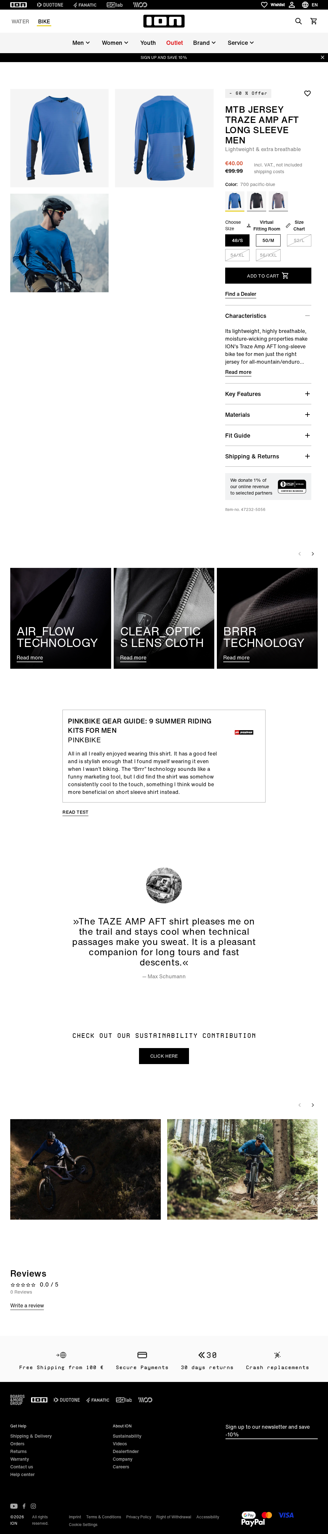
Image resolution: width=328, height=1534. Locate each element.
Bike (44, 21)
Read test (75, 812)
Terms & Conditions (103, 1517)
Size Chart (299, 225)
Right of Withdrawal (173, 1517)
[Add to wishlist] (307, 93)
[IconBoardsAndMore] (17, 1400)
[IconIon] (18, 5)
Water (20, 21)
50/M (268, 240)
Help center (22, 1474)
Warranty (19, 1459)
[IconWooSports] (140, 5)
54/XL (237, 255)
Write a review (27, 1305)
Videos (120, 1443)
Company (123, 1459)
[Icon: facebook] (24, 1506)
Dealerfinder (126, 1451)
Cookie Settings (83, 1524)
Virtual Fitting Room (266, 225)
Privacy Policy (138, 1517)
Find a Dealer (240, 294)
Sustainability (127, 1436)
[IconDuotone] (50, 5)
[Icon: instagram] (33, 1506)
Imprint (75, 1517)
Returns (18, 1451)
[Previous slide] (300, 554)
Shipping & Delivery (31, 1436)
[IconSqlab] (115, 5)
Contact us (21, 1466)
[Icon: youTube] (14, 1506)
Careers (121, 1466)
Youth (148, 42)
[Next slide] (313, 554)
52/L (299, 240)
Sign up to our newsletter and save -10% (268, 1430)
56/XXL (268, 255)
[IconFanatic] (84, 5)
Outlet (174, 42)
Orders (17, 1443)
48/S (237, 240)
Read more (238, 372)
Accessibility (207, 1517)
